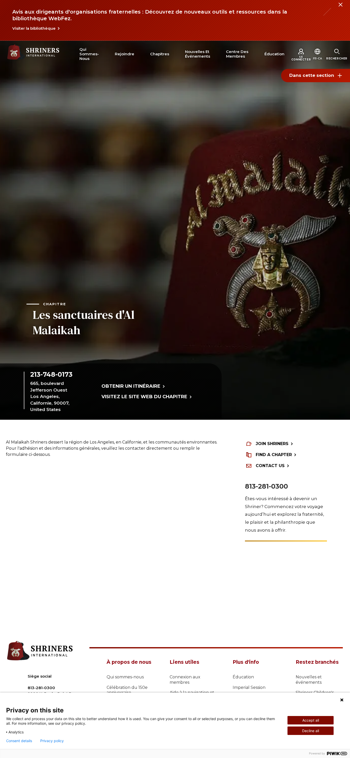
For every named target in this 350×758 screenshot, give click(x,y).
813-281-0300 (266, 486)
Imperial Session (249, 687)
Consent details (19, 741)
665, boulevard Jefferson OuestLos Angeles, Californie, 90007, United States (49, 396)
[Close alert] (340, 8)
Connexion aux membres (185, 680)
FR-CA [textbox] (317, 58)
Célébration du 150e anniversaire (127, 690)
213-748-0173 (51, 374)
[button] (317, 58)
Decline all (310, 731)
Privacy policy (52, 741)
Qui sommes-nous (125, 677)
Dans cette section (311, 75)
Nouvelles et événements (309, 680)
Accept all (310, 720)
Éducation (243, 677)
